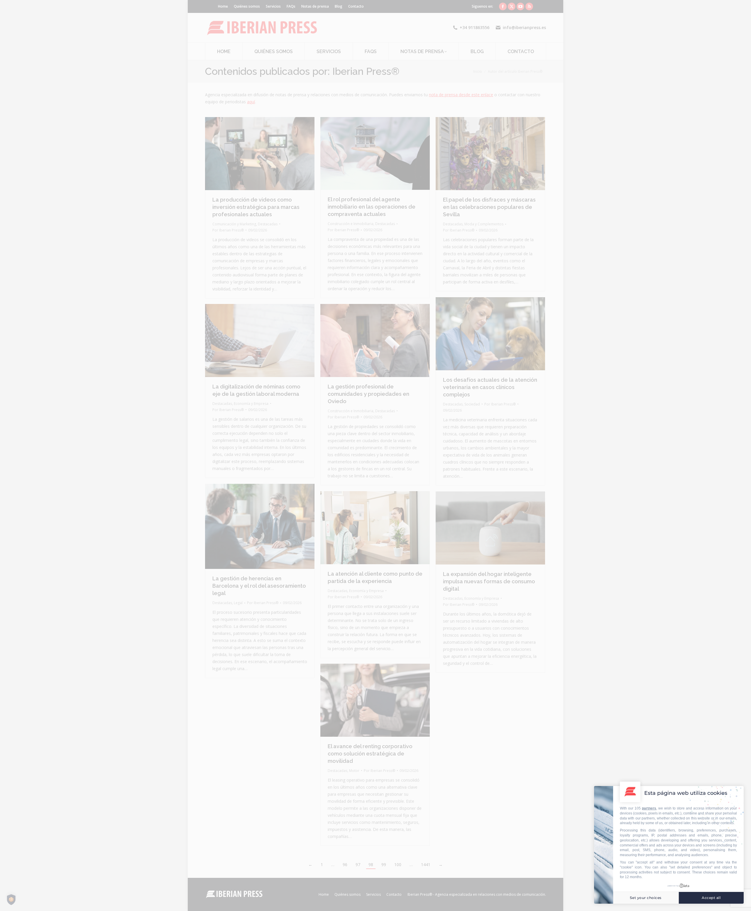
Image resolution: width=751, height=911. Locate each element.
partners (649, 808)
